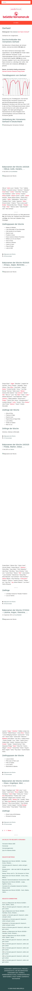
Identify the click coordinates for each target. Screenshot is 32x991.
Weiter (10, 830)
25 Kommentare (8, 824)
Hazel (10, 794)
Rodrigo (24, 805)
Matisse (12, 404)
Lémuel (9, 748)
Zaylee (27, 195)
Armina (18, 193)
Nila (20, 573)
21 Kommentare (8, 438)
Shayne (13, 195)
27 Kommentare (8, 774)
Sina (3, 795)
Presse (24, 968)
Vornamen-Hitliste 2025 (8, 843)
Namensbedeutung (9, 974)
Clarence (4, 398)
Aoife (8, 188)
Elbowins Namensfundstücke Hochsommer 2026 (15, 879)
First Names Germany (21, 976)
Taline (18, 394)
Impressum (17, 968)
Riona (16, 792)
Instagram (16, 978)
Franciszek (24, 578)
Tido (3, 394)
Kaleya (4, 195)
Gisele (23, 71)
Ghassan (14, 71)
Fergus (4, 400)
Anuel (3, 192)
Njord (14, 746)
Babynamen (7, 976)
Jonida (12, 192)
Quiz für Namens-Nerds (8, 850)
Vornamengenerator (7, 848)
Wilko (11, 387)
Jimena (27, 402)
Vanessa (22, 567)
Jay (12, 582)
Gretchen (20, 393)
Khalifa (4, 205)
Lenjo (27, 394)
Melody (15, 799)
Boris (22, 733)
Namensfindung (23, 974)
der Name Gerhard (23, 32)
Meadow (26, 205)
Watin (24, 201)
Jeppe (12, 383)
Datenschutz (9, 970)
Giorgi (19, 71)
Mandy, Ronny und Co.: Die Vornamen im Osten (15, 873)
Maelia (4, 389)
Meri (17, 790)
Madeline (4, 738)
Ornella (4, 744)
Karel (9, 801)
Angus (9, 731)
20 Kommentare (8, 603)
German (4, 71)
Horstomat (5, 846)
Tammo (4, 578)
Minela (22, 391)
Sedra (9, 199)
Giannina (14, 731)
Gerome (9, 71)
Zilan (8, 206)
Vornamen (8, 968)
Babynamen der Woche (9, 254)
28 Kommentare (8, 256)
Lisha (14, 402)
